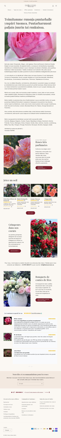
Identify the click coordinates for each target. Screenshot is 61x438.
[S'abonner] (41, 383)
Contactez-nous (8, 407)
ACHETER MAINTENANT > (42, 167)
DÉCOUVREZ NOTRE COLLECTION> (43, 300)
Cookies (6, 411)
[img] (27, 313)
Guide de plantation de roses (47, 406)
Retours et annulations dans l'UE (29, 411)
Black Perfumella (22, 199)
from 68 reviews (36, 313)
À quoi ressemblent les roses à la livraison (48, 402)
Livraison (24, 408)
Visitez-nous (7, 409)
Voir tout (30, 213)
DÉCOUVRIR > (15, 250)
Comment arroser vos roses (47, 408)
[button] (5, 5)
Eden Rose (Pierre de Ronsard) (10, 199)
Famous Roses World (11, 435)
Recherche (6, 402)
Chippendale (48, 199)
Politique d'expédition (9, 414)
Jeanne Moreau (35, 199)
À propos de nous (8, 404)
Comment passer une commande (27, 405)
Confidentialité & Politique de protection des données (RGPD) (12, 417)
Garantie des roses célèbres (29, 402)
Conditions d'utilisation (27, 415)
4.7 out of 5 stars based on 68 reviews (34, 392)
